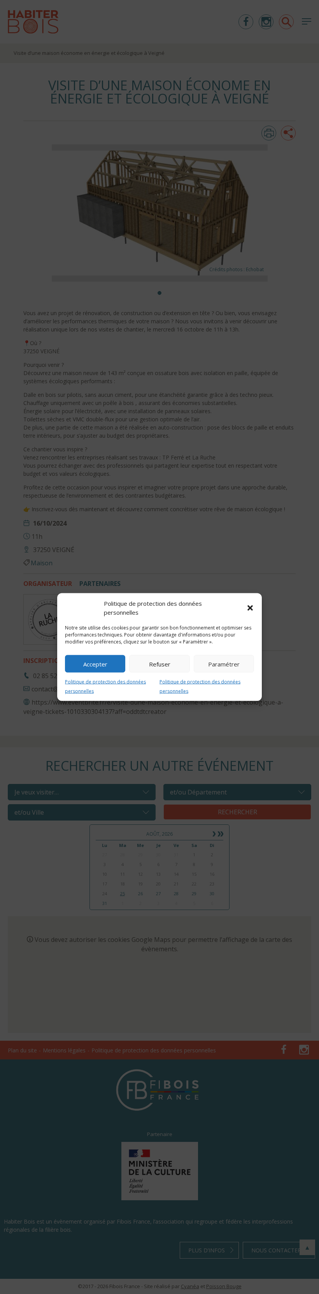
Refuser (159, 664)
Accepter (95, 664)
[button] (250, 608)
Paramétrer (224, 664)
